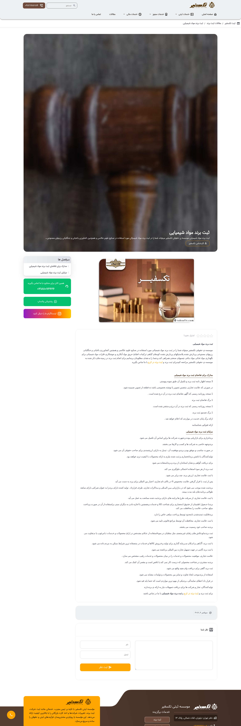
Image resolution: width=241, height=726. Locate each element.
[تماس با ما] (11, 715)
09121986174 (31, 5)
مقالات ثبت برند (214, 23)
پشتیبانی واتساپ (45, 301)
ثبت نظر (103, 667)
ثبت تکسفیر (230, 23)
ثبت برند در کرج (155, 362)
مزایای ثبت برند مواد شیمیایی (53, 273)
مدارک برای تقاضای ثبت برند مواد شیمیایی (48, 266)
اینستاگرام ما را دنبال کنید (44, 313)
